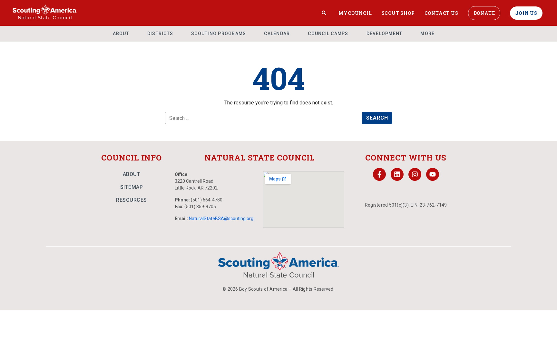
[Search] (324, 13)
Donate (484, 13)
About (121, 33)
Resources (131, 200)
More (427, 33)
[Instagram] (414, 174)
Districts (160, 33)
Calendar (277, 33)
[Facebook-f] (379, 174)
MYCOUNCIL (355, 13)
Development (384, 33)
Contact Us (441, 13)
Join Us (526, 13)
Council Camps (328, 33)
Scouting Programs (218, 33)
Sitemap (131, 187)
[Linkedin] (397, 174)
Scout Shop (398, 13)
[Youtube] (432, 174)
